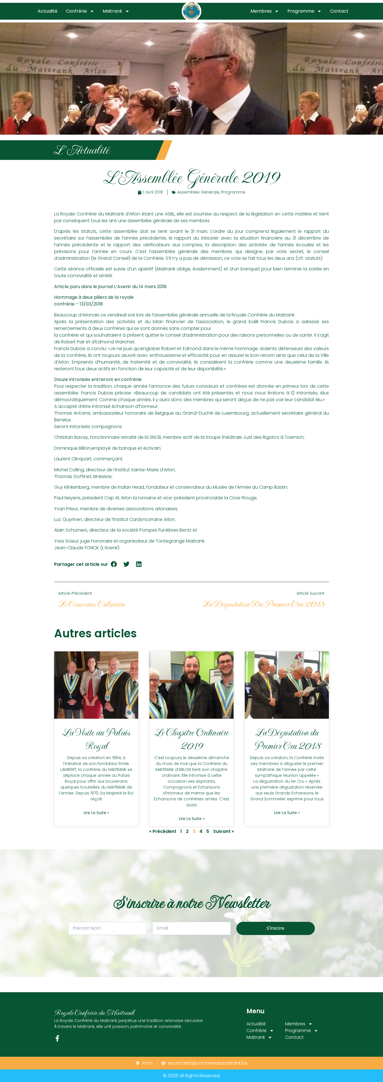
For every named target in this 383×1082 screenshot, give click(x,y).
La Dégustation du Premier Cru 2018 (287, 739)
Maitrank (112, 11)
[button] (114, 564)
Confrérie (76, 11)
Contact (339, 11)
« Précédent (162, 831)
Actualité (47, 11)
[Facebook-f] (57, 1038)
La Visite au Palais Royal (96, 739)
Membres (261, 11)
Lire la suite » (96, 813)
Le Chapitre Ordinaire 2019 (192, 739)
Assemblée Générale (198, 192)
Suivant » (223, 831)
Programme (300, 11)
